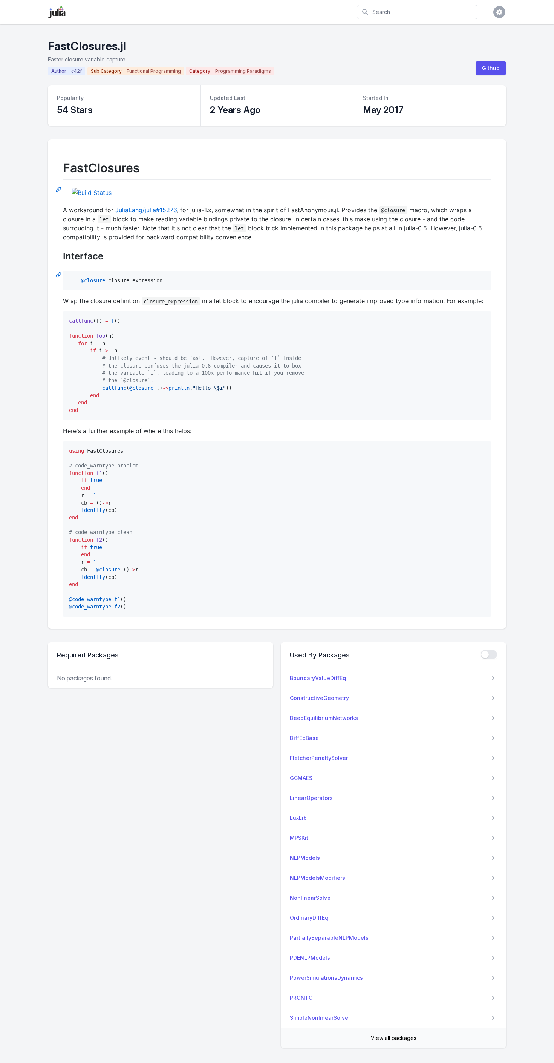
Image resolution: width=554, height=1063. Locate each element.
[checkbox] (489, 654)
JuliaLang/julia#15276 (146, 210)
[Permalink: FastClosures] (59, 189)
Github (491, 68)
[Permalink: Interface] (59, 274)
